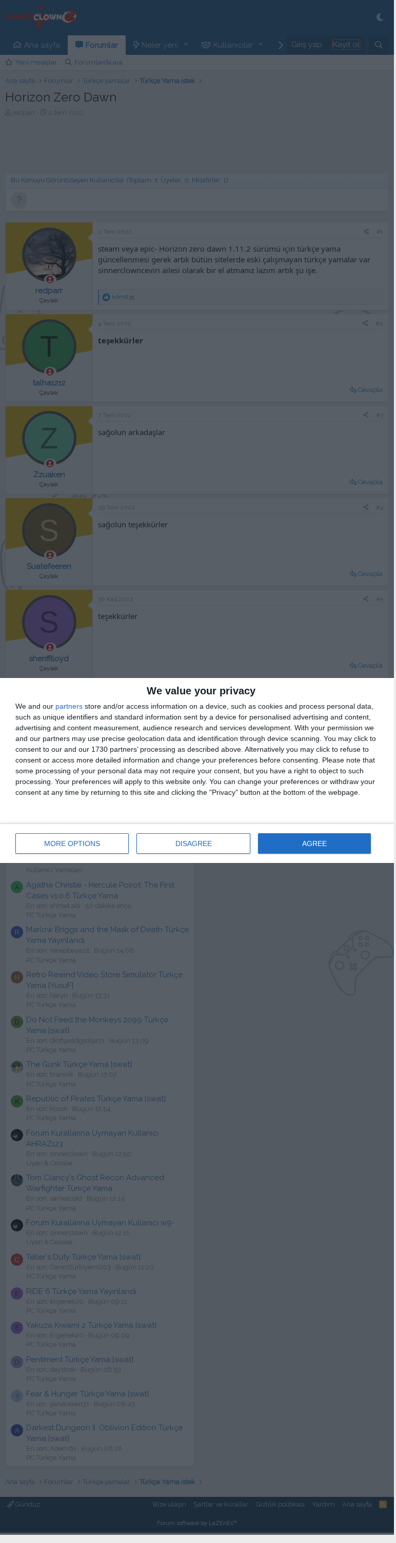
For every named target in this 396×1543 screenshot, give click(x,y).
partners (69, 706)
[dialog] (197, 770)
